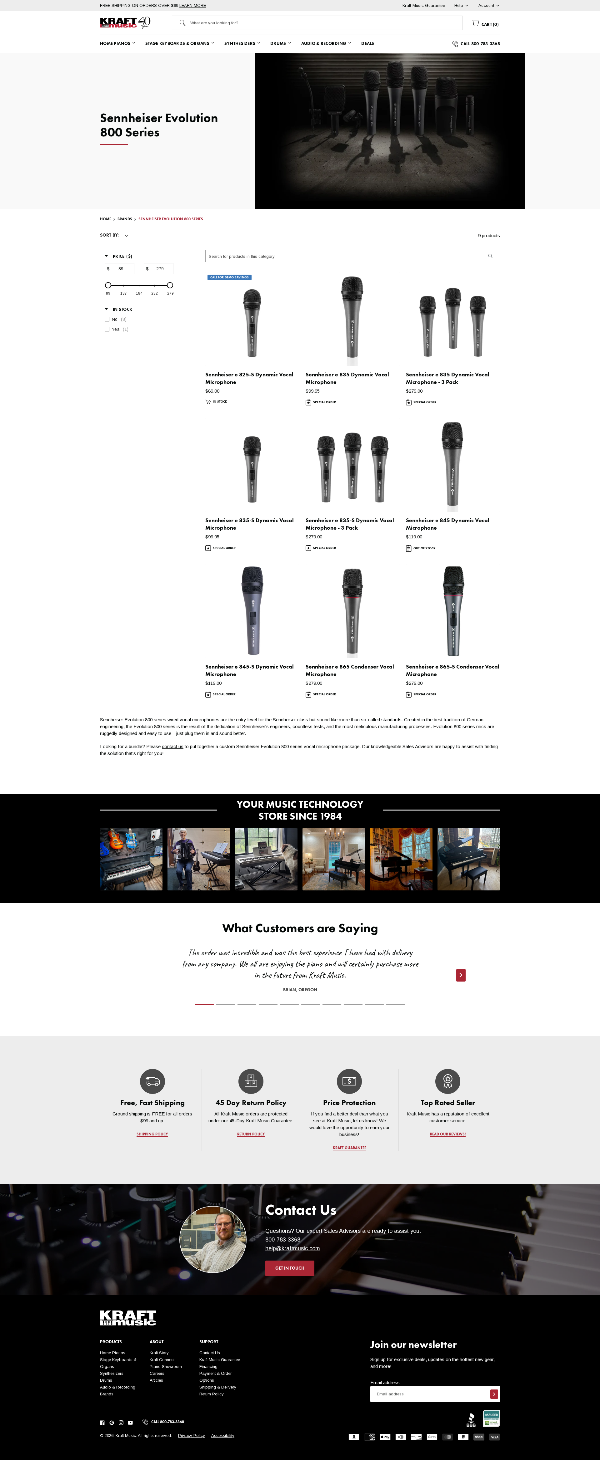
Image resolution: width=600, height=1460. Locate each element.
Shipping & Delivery (217, 1387)
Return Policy (211, 1394)
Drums (106, 1380)
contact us (172, 746)
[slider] (108, 285)
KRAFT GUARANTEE (349, 1148)
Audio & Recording (117, 1387)
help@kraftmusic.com (292, 1248)
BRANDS (125, 219)
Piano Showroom (166, 1366)
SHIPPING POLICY (152, 1134)
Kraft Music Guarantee (219, 1359)
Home (105, 219)
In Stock (122, 309)
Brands (106, 1394)
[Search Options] (490, 256)
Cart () (489, 24)
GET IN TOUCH (289, 1268)
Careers (157, 1373)
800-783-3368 (282, 1240)
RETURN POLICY (251, 1134)
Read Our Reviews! (448, 1134)
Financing (208, 1366)
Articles (156, 1380)
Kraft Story (159, 1352)
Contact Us (209, 1352)
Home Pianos (112, 1352)
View (284, 355)
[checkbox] (137, 319)
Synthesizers (111, 1373)
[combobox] (326, 23)
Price (122, 256)
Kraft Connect (162, 1359)
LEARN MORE (192, 5)
